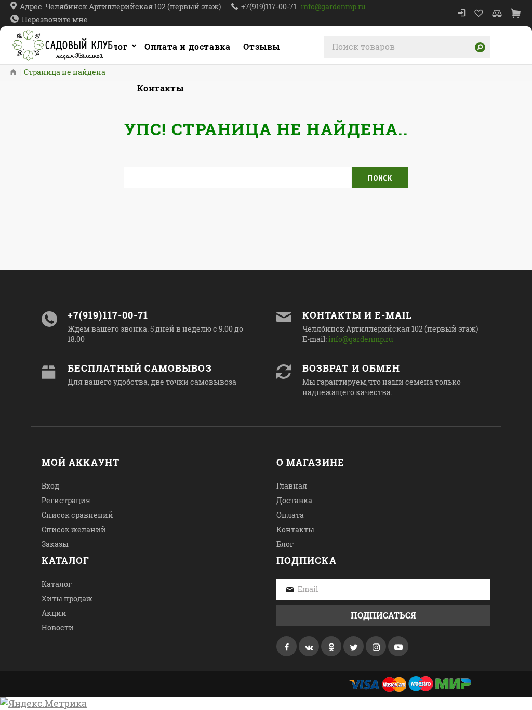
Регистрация (66, 500)
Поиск (380, 178)
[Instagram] (376, 646)
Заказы (55, 544)
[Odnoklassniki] (331, 646)
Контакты (295, 529)
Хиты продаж (67, 598)
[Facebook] (286, 646)
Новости (58, 628)
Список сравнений (77, 515)
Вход (50, 486)
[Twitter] (353, 646)
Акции (54, 613)
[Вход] (462, 13)
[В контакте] (309, 646)
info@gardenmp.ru (333, 6)
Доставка (294, 500)
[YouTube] (398, 646)
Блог (285, 544)
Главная (291, 486)
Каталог (109, 46)
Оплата (290, 515)
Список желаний (74, 529)
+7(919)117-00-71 (269, 6)
